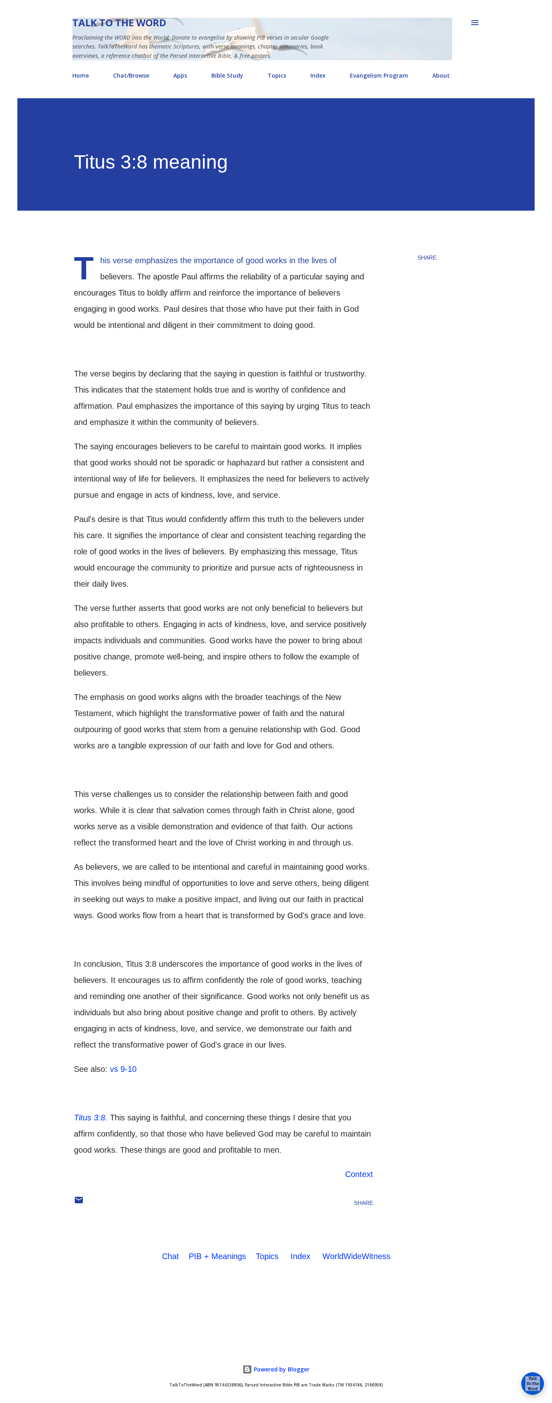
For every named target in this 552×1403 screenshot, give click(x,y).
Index (318, 75)
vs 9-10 (123, 1069)
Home (80, 75)
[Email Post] (79, 1203)
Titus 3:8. (90, 1117)
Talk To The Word (119, 22)
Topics (277, 75)
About (441, 75)
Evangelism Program (379, 75)
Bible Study (227, 75)
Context (359, 1174)
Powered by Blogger (281, 1369)
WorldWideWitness (356, 1256)
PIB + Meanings (217, 1256)
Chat (170, 1256)
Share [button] (426, 257)
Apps (180, 75)
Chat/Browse (131, 75)
